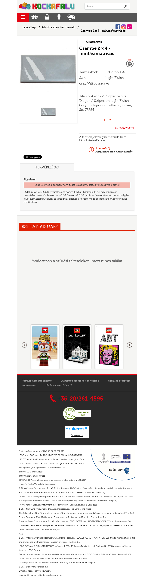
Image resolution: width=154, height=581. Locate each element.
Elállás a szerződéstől (59, 385)
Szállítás (71, 17)
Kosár (35, 17)
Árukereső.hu (77, 435)
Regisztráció (47, 17)
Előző (24, 345)
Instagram (123, 26)
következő (129, 345)
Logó (47, 6)
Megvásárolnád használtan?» (114, 150)
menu (23, 17)
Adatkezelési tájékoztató (37, 380)
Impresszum (29, 385)
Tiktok (129, 26)
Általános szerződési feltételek (80, 380)
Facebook (118, 26)
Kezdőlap (29, 27)
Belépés (59, 17)
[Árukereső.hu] (77, 419)
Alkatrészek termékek (58, 27)
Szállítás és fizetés (119, 380)
